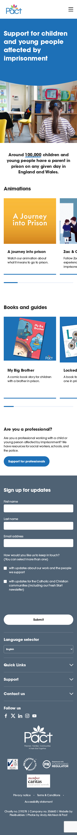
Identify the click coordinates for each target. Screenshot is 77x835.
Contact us (14, 693)
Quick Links (15, 665)
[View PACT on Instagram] (27, 716)
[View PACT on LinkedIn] (20, 716)
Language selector (21, 639)
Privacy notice (22, 795)
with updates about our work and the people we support (40, 570)
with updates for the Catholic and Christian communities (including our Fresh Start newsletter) (38, 585)
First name (11, 501)
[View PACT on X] (13, 716)
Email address (13, 536)
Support (11, 679)
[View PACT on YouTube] (34, 716)
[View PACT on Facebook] (6, 716)
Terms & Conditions (48, 795)
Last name (11, 519)
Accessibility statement (39, 801)
